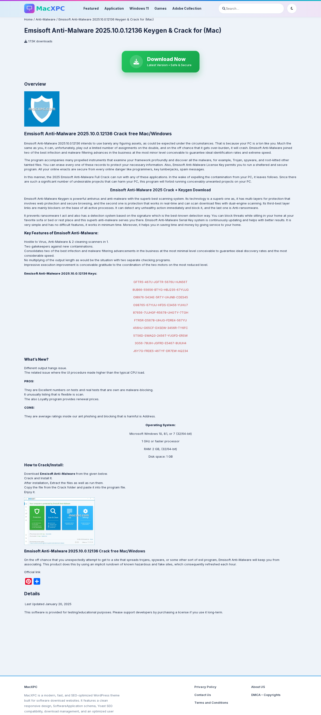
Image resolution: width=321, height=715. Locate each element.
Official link (32, 572)
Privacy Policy (205, 687)
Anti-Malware (45, 19)
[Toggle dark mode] (292, 8)
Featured (91, 8)
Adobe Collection (186, 8)
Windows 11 (139, 8)
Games (160, 8)
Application (114, 8)
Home (28, 19)
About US (258, 687)
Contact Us (202, 695)
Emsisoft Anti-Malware (265, 148)
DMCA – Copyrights (266, 695)
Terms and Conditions (211, 702)
